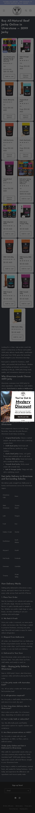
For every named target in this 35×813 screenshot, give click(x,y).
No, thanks (23, 420)
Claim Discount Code (23, 417)
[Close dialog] (33, 392)
